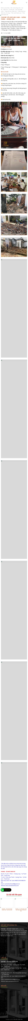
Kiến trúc (5, 9)
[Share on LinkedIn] (9, 33)
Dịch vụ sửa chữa (5, 8)
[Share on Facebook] (3, 33)
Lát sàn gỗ (11, 9)
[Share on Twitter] (4, 33)
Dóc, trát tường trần (15, 8)
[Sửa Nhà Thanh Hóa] (14, 2)
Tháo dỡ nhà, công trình (11, 11)
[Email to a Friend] (6, 33)
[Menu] (2, 2)
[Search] (26, 2)
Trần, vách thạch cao (16, 13)
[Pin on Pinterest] (8, 33)
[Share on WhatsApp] (1, 33)
